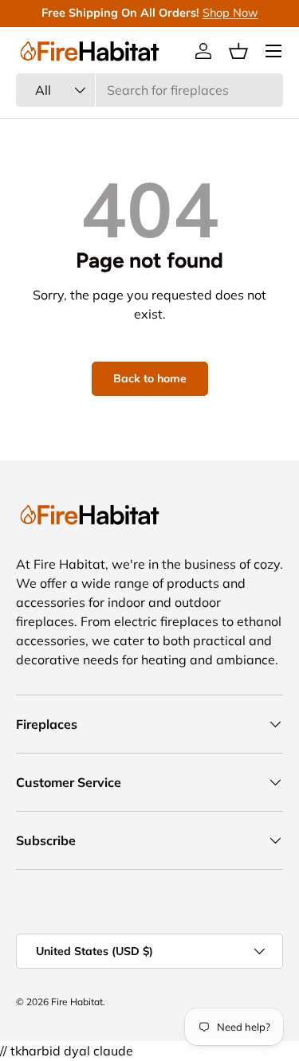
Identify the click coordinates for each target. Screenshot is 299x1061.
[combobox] (149, 90)
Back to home (150, 378)
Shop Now (230, 13)
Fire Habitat (77, 1002)
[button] (238, 51)
